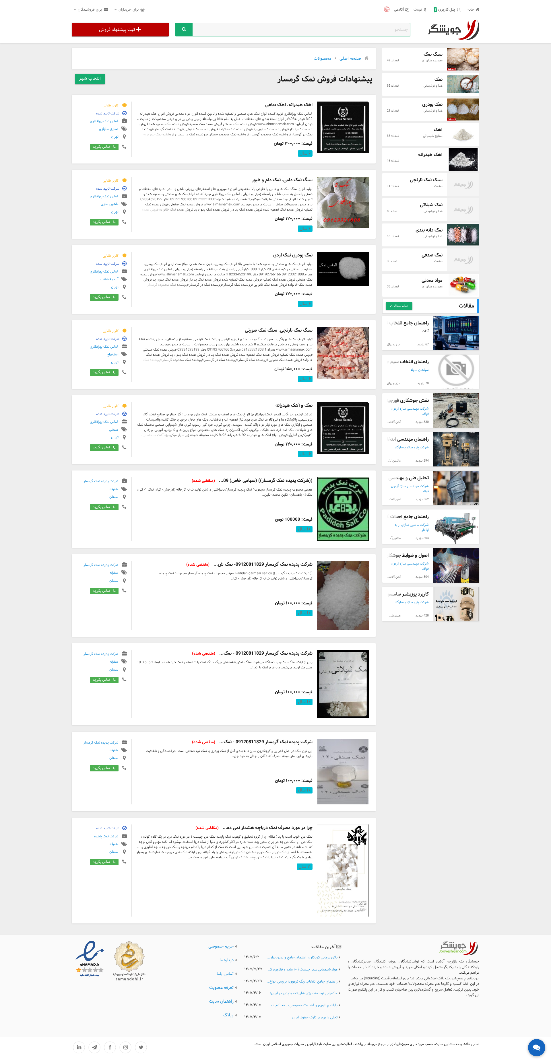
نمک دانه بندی (429, 230)
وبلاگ (228, 1015)
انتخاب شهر (90, 78)
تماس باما (225, 974)
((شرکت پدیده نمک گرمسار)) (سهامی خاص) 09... (252, 481)
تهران (115, 137)
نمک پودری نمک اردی (293, 255)
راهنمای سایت (221, 1001)
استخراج (113, 354)
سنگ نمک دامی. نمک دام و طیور (282, 180)
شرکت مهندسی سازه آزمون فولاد (410, 411)
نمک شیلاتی (431, 205)
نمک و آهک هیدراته (294, 405)
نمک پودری (432, 104)
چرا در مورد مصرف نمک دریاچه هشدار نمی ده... (254, 828)
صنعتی (114, 430)
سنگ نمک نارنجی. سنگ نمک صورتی (279, 330)
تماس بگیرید (101, 147)
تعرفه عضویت (221, 987)
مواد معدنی (432, 280)
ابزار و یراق (394, 344)
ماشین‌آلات (394, 460)
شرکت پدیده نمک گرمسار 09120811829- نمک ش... (249, 564)
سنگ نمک (433, 54)
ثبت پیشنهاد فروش (117, 30)
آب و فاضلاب (109, 279)
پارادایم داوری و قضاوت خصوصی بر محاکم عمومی (302, 1006)
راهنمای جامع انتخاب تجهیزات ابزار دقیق (391, 323)
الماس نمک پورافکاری (104, 121)
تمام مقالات (399, 306)
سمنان (114, 497)
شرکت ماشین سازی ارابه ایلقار (412, 527)
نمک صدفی (432, 255)
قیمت (418, 10)
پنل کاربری (445, 10)
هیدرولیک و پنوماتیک (387, 615)
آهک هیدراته (430, 155)
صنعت (438, 186)
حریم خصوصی (221, 946)
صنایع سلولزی (109, 129)
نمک (438, 79)
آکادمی (399, 10)
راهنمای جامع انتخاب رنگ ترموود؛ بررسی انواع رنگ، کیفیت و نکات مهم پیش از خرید (302, 982)
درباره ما (227, 960)
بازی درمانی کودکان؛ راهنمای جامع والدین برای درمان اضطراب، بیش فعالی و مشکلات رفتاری (302, 958)
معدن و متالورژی (432, 60)
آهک (438, 130)
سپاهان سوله (419, 370)
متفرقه (114, 489)
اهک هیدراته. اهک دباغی (289, 105)
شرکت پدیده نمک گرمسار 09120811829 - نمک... (252, 653)
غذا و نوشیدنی (433, 85)
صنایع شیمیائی (433, 136)
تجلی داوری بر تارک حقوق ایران (314, 1018)
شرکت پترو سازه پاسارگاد (412, 447)
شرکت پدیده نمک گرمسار (101, 481)
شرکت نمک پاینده (106, 836)
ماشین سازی (110, 204)
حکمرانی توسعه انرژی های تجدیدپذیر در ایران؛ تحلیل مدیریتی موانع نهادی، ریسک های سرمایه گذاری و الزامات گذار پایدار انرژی (302, 994)
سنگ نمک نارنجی (426, 180)
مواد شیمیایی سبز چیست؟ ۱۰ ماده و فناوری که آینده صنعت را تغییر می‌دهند (302, 970)
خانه (470, 10)
